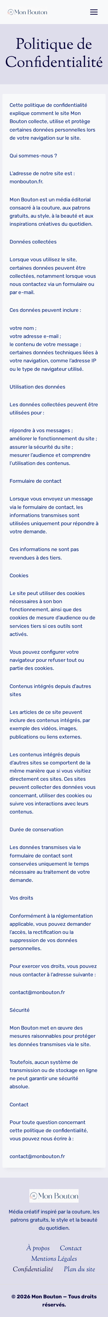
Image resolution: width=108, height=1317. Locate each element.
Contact (71, 1248)
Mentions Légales (54, 1259)
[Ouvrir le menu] (94, 12)
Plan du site (79, 1270)
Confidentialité (33, 1270)
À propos (38, 1248)
